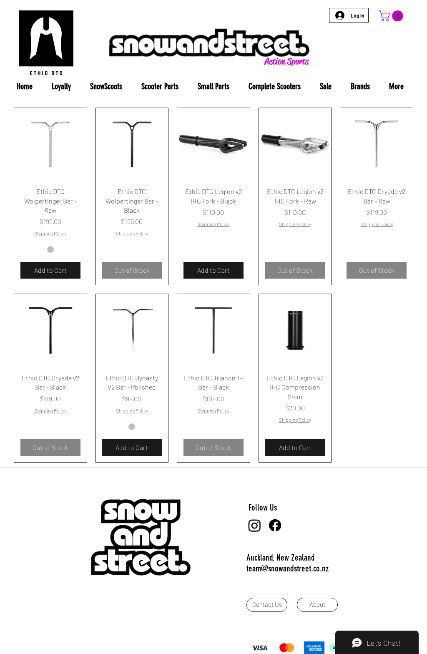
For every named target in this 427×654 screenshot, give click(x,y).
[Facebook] (275, 525)
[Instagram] (254, 525)
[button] (392, 16)
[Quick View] (50, 144)
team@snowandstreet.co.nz (287, 568)
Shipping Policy (50, 233)
